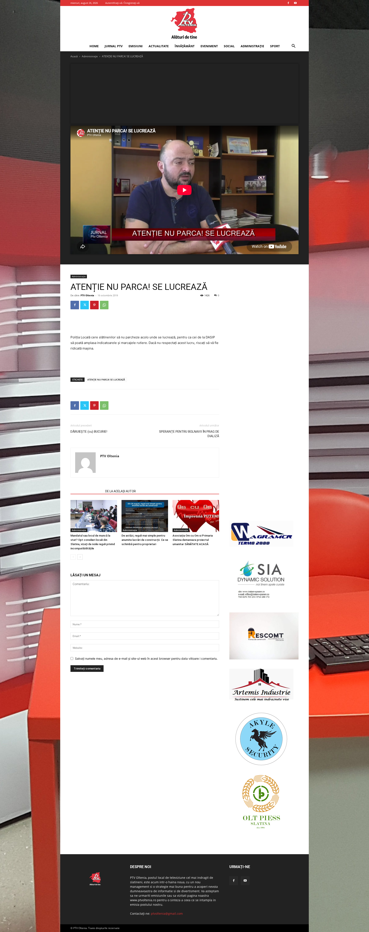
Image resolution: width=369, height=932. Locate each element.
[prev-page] (73, 557)
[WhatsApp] (104, 305)
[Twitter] (84, 305)
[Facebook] (288, 3)
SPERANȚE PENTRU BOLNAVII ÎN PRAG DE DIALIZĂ (189, 434)
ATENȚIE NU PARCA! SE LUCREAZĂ (106, 379)
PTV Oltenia (87, 295)
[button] (293, 46)
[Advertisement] (184, 94)
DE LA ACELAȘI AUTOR (120, 491)
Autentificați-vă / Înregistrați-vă (122, 2)
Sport (275, 46)
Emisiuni (136, 46)
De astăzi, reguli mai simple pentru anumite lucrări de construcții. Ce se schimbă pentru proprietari (145, 540)
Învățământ (185, 46)
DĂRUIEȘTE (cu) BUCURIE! (88, 432)
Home (94, 46)
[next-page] (80, 557)
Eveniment (209, 46)
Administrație (252, 46)
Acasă (74, 56)
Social (229, 46)
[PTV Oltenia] (184, 23)
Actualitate (159, 46)
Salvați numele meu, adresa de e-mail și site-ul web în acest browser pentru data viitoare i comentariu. (146, 658)
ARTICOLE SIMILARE (86, 491)
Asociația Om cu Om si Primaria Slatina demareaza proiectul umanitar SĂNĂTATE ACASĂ (193, 540)
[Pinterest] (94, 305)
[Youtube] (295, 3)
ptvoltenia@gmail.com (167, 913)
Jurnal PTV (114, 46)
